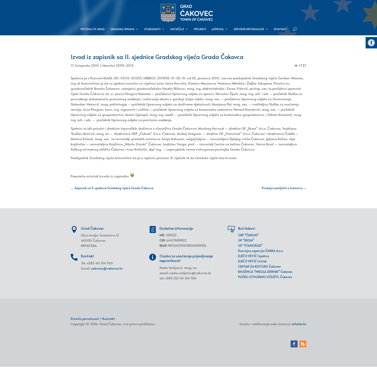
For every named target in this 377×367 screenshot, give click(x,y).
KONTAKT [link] (280, 29)
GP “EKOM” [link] (246, 240)
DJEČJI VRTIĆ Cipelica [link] (253, 256)
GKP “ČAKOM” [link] (248, 235)
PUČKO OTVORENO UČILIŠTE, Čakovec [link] (265, 277)
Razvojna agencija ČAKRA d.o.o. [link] (260, 251)
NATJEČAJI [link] (177, 29)
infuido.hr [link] (299, 323)
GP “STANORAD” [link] (250, 245)
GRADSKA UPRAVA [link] (122, 29)
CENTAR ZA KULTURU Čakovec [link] (259, 266)
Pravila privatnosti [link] (85, 318)
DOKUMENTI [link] (152, 29)
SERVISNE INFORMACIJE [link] (249, 29)
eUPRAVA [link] (218, 29)
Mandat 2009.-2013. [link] (118, 65)
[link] (371, 42)
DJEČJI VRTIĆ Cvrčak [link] (252, 261)
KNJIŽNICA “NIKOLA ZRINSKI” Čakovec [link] (265, 272)
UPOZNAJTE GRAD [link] (93, 29)
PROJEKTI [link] (200, 29)
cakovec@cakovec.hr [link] (107, 268)
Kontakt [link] (108, 318)
